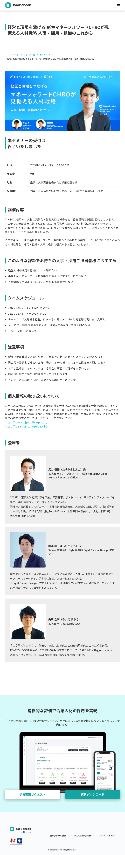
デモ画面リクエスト (32, 794)
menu (118, 5)
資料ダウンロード (92, 794)
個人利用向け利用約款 (83, 836)
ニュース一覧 (29, 54)
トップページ (13, 54)
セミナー (44, 54)
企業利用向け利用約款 (58, 836)
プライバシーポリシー (107, 836)
